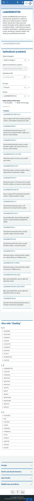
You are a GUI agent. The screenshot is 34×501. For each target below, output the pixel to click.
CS (7, 2)
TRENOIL (6, 438)
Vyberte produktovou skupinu (12, 65)
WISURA (6, 448)
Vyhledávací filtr (8, 73)
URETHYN (7, 441)
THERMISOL (7, 431)
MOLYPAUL (7, 381)
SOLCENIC (7, 422)
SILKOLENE (7, 415)
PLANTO (6, 388)
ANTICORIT (7, 334)
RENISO (6, 394)
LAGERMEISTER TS (9, 251)
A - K (2, 328)
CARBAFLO (7, 337)
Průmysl (5, 84)
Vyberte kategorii (8, 56)
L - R (2, 365)
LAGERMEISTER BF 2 (9, 140)
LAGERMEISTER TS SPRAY (11, 263)
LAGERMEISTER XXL (9, 298)
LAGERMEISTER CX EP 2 (10, 166)
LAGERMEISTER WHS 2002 (11, 275)
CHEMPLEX (7, 347)
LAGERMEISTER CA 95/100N (12, 154)
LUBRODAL (7, 375)
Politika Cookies (22, 499)
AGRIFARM (7, 331)
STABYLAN (7, 428)
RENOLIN (6, 404)
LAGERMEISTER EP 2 (9, 178)
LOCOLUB (7, 371)
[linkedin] (22, 492)
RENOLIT (6, 407)
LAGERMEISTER (8, 368)
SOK (5, 419)
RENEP (6, 391)
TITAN (5, 435)
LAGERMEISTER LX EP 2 (10, 213)
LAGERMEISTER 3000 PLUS (11, 114)
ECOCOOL (7, 350)
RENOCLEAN (7, 397)
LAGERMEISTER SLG (9, 239)
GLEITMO (6, 360)
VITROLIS (6, 444)
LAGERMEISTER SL (9, 227)
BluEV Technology (23, 103)
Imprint (15, 499)
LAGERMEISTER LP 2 (9, 202)
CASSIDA (6, 341)
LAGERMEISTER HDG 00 (11, 190)
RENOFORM (7, 400)
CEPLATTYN (7, 344)
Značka (5, 92)
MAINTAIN (7, 378)
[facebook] (18, 492)
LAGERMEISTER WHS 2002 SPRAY (14, 287)
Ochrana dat (8, 499)
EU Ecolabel (8, 103)
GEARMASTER (8, 357)
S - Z (2, 412)
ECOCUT (6, 354)
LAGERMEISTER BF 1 (9, 126)
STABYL (6, 425)
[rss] (13, 492)
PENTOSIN (7, 384)
